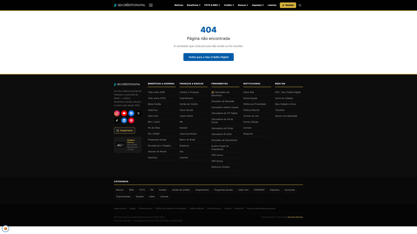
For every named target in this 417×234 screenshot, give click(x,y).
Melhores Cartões (220, 167)
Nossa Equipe (250, 98)
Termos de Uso (251, 116)
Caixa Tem (153, 116)
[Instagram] (117, 113)
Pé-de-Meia (154, 127)
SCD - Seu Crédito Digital (288, 92)
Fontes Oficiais (250, 122)
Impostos (257, 5)
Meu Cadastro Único (285, 104)
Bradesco (184, 145)
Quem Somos (120, 208)
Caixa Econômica (188, 133)
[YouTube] (124, 113)
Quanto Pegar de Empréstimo (220, 147)
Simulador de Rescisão (222, 101)
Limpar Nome (186, 116)
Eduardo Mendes (295, 217)
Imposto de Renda (157, 151)
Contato (247, 127)
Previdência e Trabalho (159, 145)
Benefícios (192, 5)
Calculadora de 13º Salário (224, 113)
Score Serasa (186, 110)
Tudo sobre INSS (156, 92)
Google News (126, 130)
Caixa (152, 196)
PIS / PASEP (154, 133)
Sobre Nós (248, 92)
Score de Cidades (284, 98)
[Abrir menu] (151, 5)
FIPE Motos (217, 161)
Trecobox (280, 110)
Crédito (228, 5)
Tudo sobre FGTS (157, 98)
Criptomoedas (123, 196)
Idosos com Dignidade (286, 116)
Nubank (183, 127)
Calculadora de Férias (222, 128)
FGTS (142, 189)
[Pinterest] (131, 120)
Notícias (178, 5)
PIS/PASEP (259, 189)
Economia (290, 189)
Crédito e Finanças (189, 92)
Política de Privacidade (254, 104)
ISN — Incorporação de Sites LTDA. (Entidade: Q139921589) (155, 220)
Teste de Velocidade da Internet (261, 208)
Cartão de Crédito (189, 104)
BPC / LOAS (154, 122)
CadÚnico (153, 110)
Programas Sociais (157, 139)
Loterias (272, 5)
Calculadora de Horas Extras (222, 121)
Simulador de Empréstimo (224, 140)
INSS (131, 189)
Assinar (289, 5)
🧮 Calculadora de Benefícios (220, 94)
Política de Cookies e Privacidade (171, 208)
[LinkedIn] (124, 120)
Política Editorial (251, 110)
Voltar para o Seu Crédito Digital (209, 57)
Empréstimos (186, 98)
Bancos (242, 5)
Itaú (181, 151)
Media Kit (248, 133)
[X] (138, 113)
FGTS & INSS (211, 5)
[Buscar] (300, 5)
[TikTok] (117, 120)
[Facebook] (131, 113)
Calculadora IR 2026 (221, 134)
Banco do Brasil (187, 139)
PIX (181, 122)
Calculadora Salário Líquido (224, 107)
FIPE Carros (217, 155)
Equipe (132, 208)
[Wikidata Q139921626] (155, 217)
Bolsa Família (154, 104)
